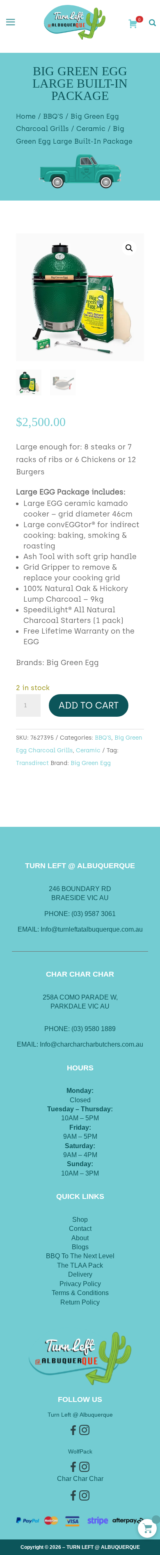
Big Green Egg (91, 763)
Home (26, 116)
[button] (129, 248)
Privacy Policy (80, 1283)
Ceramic (90, 128)
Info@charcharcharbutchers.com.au (91, 1044)
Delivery (80, 1274)
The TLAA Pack (80, 1265)
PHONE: (57, 1028)
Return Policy (80, 1302)
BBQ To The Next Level (80, 1256)
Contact (80, 1228)
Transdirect (32, 763)
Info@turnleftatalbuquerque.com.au (92, 929)
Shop (80, 1219)
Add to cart (89, 705)
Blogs (80, 1247)
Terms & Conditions (80, 1292)
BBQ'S (53, 116)
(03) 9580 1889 (93, 1028)
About (80, 1238)
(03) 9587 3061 (93, 913)
